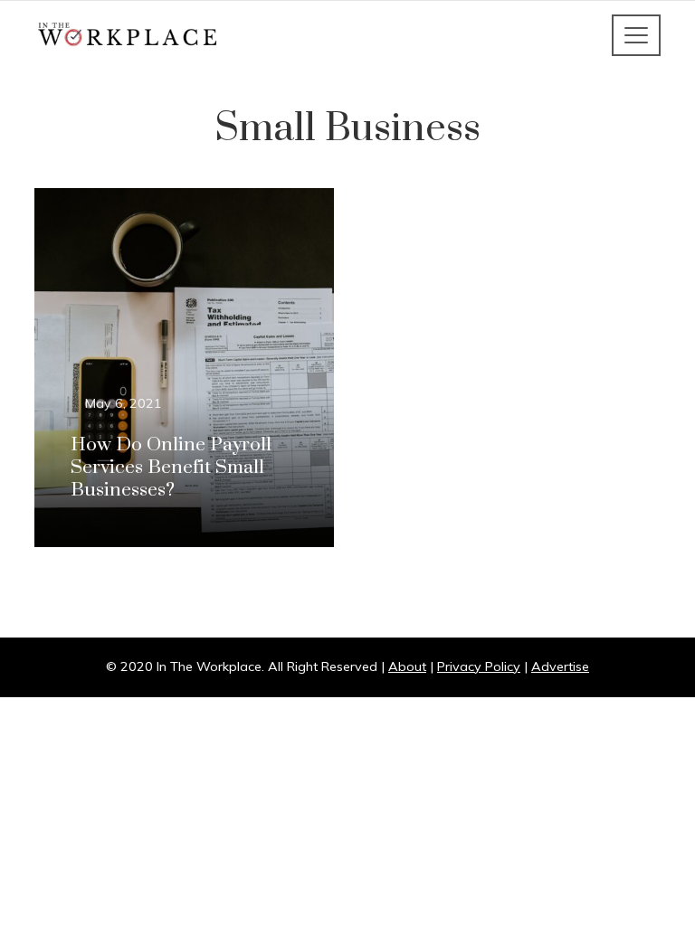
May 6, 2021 (123, 403)
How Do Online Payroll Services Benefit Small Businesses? (171, 467)
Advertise (560, 666)
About (407, 666)
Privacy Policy (478, 666)
